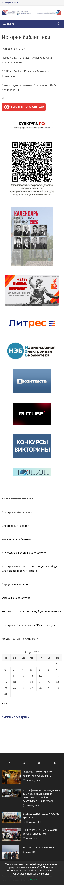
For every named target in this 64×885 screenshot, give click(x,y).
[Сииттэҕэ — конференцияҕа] (10, 847)
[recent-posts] (24, 763)
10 (5, 676)
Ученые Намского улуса (16, 598)
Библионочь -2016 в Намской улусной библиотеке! (40, 831)
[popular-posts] (9, 763)
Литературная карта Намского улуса (24, 553)
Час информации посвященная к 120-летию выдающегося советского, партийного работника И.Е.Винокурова (41, 796)
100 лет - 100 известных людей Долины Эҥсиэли (31, 611)
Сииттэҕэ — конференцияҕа (38, 847)
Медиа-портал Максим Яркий (20, 638)
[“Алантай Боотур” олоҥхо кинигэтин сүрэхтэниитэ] (11, 772)
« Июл (5, 703)
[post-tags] (54, 763)
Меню (10, 23)
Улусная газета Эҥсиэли (16, 539)
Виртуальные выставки (16, 584)
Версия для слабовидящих (27, 106)
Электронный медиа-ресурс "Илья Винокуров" (30, 625)
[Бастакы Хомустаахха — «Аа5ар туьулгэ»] (11, 814)
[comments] (39, 763)
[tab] (9, 763)
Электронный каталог (15, 525)
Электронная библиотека (17, 512)
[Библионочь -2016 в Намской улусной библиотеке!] (11, 830)
